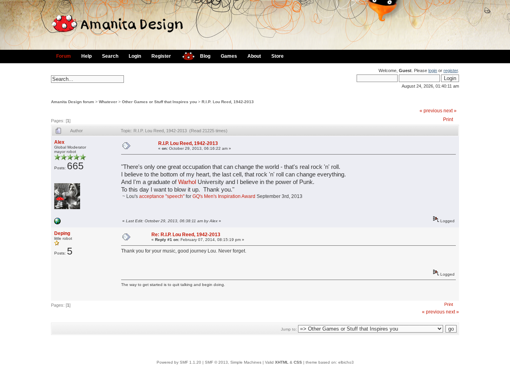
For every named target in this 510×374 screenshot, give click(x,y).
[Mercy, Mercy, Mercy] (57, 223)
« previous (431, 111)
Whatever (108, 102)
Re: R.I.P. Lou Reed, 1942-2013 (185, 234)
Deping (62, 233)
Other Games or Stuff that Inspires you (159, 102)
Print (448, 119)
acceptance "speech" (161, 196)
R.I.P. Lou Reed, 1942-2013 (228, 102)
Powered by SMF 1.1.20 (179, 362)
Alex (59, 142)
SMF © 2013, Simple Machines (233, 362)
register (450, 70)
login (432, 70)
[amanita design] (185, 55)
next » (450, 111)
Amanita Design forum (72, 102)
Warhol (187, 182)
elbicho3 (346, 362)
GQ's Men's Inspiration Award (223, 196)
